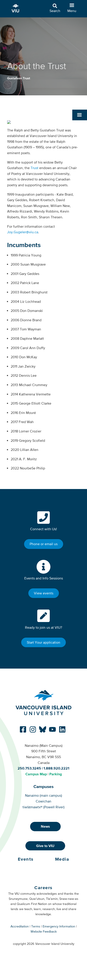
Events (26, 859)
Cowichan (43, 801)
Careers (43, 887)
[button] (79, 115)
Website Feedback (44, 931)
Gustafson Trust (18, 78)
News (45, 826)
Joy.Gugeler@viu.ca (22, 232)
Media (62, 859)
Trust (34, 168)
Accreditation (19, 926)
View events (43, 593)
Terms (35, 926)
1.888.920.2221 (56, 768)
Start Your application (43, 642)
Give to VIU (45, 846)
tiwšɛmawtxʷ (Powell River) (43, 807)
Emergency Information (59, 926)
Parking (55, 774)
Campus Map (36, 774)
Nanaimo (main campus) (43, 795)
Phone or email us (44, 544)
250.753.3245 (29, 768)
